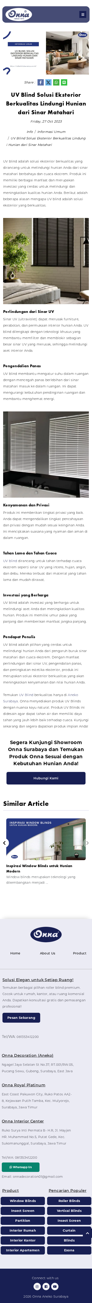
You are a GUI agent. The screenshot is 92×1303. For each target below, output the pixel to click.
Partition (22, 1221)
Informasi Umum (51, 132)
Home (15, 953)
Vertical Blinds (69, 1211)
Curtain (69, 1230)
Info (30, 132)
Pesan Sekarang (21, 1018)
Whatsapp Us (22, 1167)
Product (79, 953)
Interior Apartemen (23, 1250)
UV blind (10, 561)
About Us (47, 953)
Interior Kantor (23, 1240)
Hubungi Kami (45, 778)
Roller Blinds (69, 1201)
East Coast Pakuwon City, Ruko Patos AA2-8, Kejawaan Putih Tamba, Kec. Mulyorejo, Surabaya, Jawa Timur (37, 1100)
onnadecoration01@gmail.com (38, 1177)
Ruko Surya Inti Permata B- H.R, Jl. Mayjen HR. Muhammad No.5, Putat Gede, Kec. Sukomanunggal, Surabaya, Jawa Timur (36, 1136)
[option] (46, 853)
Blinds (69, 1240)
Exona (69, 1250)
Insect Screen (23, 1211)
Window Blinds (23, 1201)
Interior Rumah (23, 1230)
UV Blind (26, 695)
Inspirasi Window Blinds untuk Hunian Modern (39, 869)
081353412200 (28, 1037)
